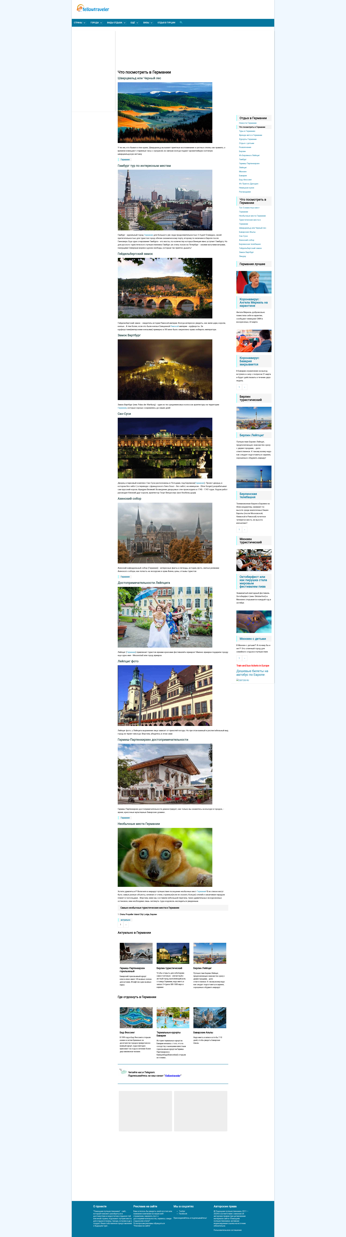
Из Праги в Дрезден (248, 183)
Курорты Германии (248, 139)
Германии (148, 235)
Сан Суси (243, 236)
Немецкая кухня (246, 188)
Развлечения (245, 147)
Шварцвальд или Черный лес (252, 228)
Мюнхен (243, 171)
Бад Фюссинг (245, 179)
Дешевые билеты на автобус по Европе (252, 673)
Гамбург (243, 159)
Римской (175, 326)
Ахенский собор (246, 240)
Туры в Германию (247, 131)
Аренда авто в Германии (250, 135)
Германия (125, 159)
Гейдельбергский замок (250, 248)
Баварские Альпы (247, 232)
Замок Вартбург (246, 252)
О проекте (100, 1206)
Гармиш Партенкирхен (249, 163)
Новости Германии (248, 123)
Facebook (183, 1214)
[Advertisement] (94, 71)
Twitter (182, 1211)
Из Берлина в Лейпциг (249, 155)
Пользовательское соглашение (228, 1230)
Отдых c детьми (246, 143)
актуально (125, 920)
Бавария (243, 175)
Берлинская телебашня (250, 244)
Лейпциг (243, 167)
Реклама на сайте (142, 1226)
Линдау (242, 256)
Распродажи (245, 192)
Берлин (242, 151)
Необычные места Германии (252, 216)
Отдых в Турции (166, 22)
